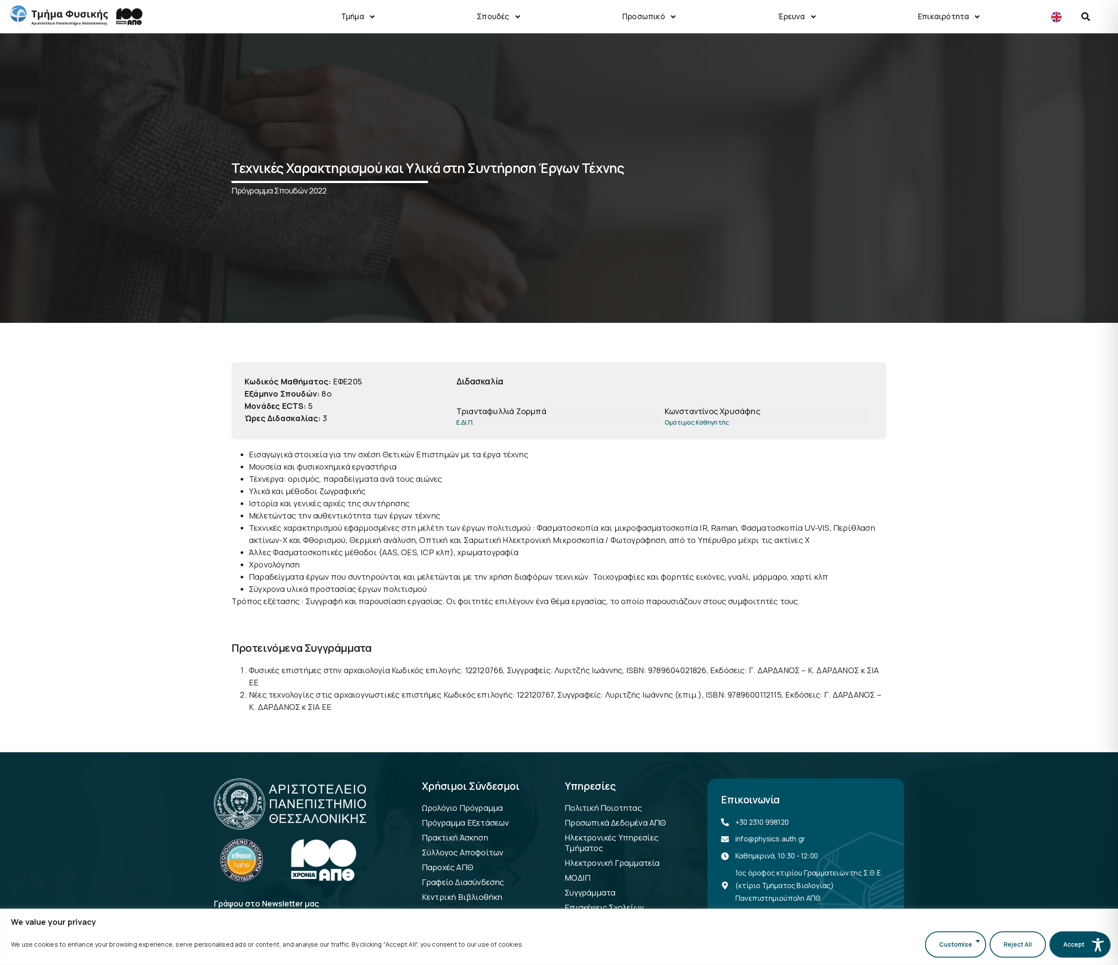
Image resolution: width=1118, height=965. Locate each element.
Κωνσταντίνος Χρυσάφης (712, 411)
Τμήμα (352, 16)
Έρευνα (791, 16)
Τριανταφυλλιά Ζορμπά (501, 411)
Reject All (1018, 944)
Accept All (1078, 944)
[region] (559, 937)
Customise (955, 944)
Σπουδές (493, 16)
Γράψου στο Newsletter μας (266, 904)
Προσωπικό (643, 16)
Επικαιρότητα (943, 16)
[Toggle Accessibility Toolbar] (1097, 944)
